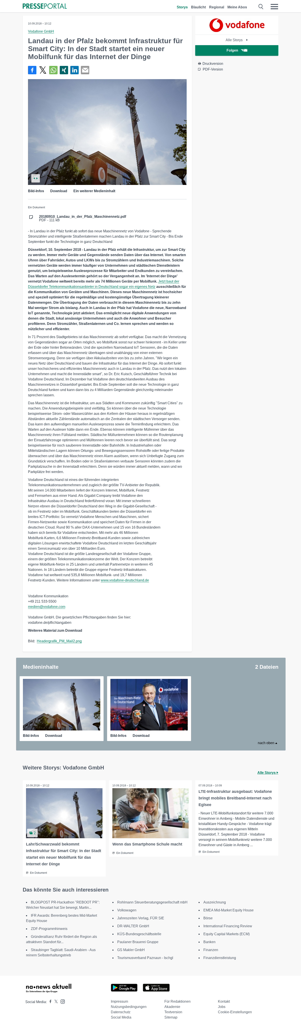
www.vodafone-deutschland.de (125, 580)
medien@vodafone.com (46, 607)
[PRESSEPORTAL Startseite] (45, 6)
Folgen (232, 50)
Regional (216, 7)
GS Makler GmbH (131, 950)
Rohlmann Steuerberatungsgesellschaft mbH (152, 902)
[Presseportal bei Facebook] (49, 1002)
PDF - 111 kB (82, 218)
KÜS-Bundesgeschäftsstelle (139, 934)
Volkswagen (126, 910)
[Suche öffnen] (261, 7)
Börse (208, 918)
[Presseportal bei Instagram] (61, 1001)
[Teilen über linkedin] (74, 70)
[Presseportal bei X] (55, 1002)
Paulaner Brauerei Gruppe (137, 942)
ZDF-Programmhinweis (49, 929)
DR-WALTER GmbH (133, 926)
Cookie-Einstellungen (235, 1012)
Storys (182, 7)
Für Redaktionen (177, 1001)
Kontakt (224, 1001)
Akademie (172, 1007)
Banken (209, 942)
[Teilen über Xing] (64, 70)
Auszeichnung (214, 902)
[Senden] (85, 70)
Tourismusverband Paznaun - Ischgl (145, 958)
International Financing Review (227, 926)
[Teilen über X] (43, 70)
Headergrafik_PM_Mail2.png (59, 641)
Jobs (221, 1007)
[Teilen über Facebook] (32, 70)
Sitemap (170, 1017)
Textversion (173, 1012)
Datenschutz (120, 1012)
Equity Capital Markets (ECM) (226, 934)
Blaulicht (198, 7)
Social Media (121, 1017)
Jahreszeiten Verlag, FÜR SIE (140, 918)
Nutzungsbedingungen (129, 1007)
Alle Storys (234, 40)
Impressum (119, 1001)
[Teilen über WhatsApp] (53, 70)
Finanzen (210, 950)
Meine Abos (237, 7)
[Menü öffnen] (274, 7)
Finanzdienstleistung (219, 958)
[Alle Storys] (236, 31)
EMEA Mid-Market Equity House (228, 910)
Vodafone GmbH (41, 31)
